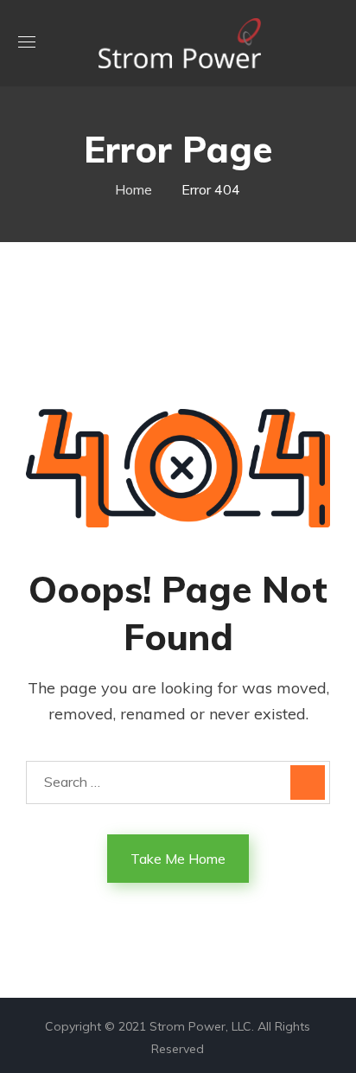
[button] (331, 43)
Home (133, 189)
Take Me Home (178, 858)
